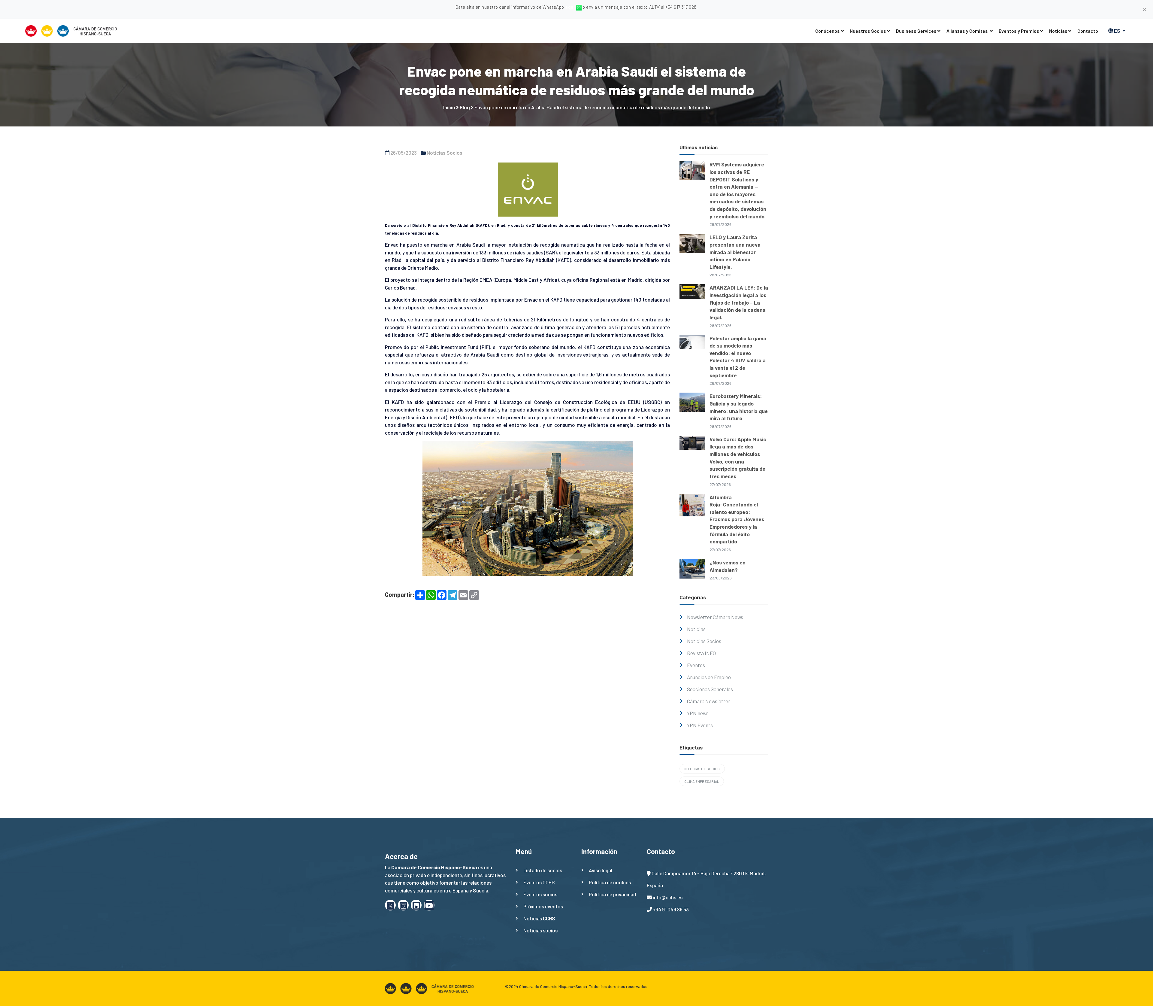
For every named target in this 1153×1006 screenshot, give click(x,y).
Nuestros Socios (868, 31)
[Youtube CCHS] (429, 905)
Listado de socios (542, 870)
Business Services (916, 31)
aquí (570, 7)
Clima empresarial (701, 781)
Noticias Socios (444, 153)
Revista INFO (701, 653)
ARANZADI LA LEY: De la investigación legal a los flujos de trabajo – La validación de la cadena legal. (739, 302)
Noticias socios (540, 930)
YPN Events (700, 725)
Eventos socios (540, 894)
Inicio (449, 107)
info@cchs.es (667, 897)
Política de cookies (610, 882)
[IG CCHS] (403, 905)
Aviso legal (600, 870)
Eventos (696, 665)
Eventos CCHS (539, 882)
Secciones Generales (710, 689)
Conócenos (827, 31)
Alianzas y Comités (967, 31)
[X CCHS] (390, 905)
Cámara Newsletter (708, 701)
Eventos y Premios (1019, 31)
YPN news (698, 713)
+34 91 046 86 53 (671, 909)
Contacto (1087, 31)
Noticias (1058, 31)
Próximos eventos (543, 906)
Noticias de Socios (702, 769)
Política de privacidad (612, 894)
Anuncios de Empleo (709, 677)
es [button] (1117, 31)
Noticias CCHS (539, 918)
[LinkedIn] (416, 905)
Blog (465, 107)
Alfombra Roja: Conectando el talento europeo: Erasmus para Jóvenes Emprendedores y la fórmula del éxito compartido (737, 519)
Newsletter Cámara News (715, 617)
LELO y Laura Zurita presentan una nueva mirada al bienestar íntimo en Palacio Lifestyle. (735, 252)
